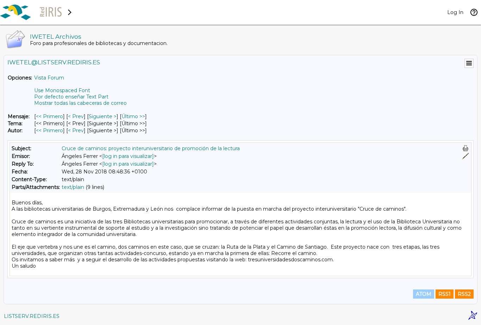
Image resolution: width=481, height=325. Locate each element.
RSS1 (444, 294)
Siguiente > (103, 116)
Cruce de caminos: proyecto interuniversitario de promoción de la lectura (151, 148)
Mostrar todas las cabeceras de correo (80, 103)
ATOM (423, 294)
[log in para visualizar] (128, 156)
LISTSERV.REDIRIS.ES (32, 316)
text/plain (73, 187)
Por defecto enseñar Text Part (71, 97)
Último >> (133, 116)
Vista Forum (49, 78)
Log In (455, 12)
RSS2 (464, 294)
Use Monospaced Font (62, 90)
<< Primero (49, 116)
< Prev (76, 116)
